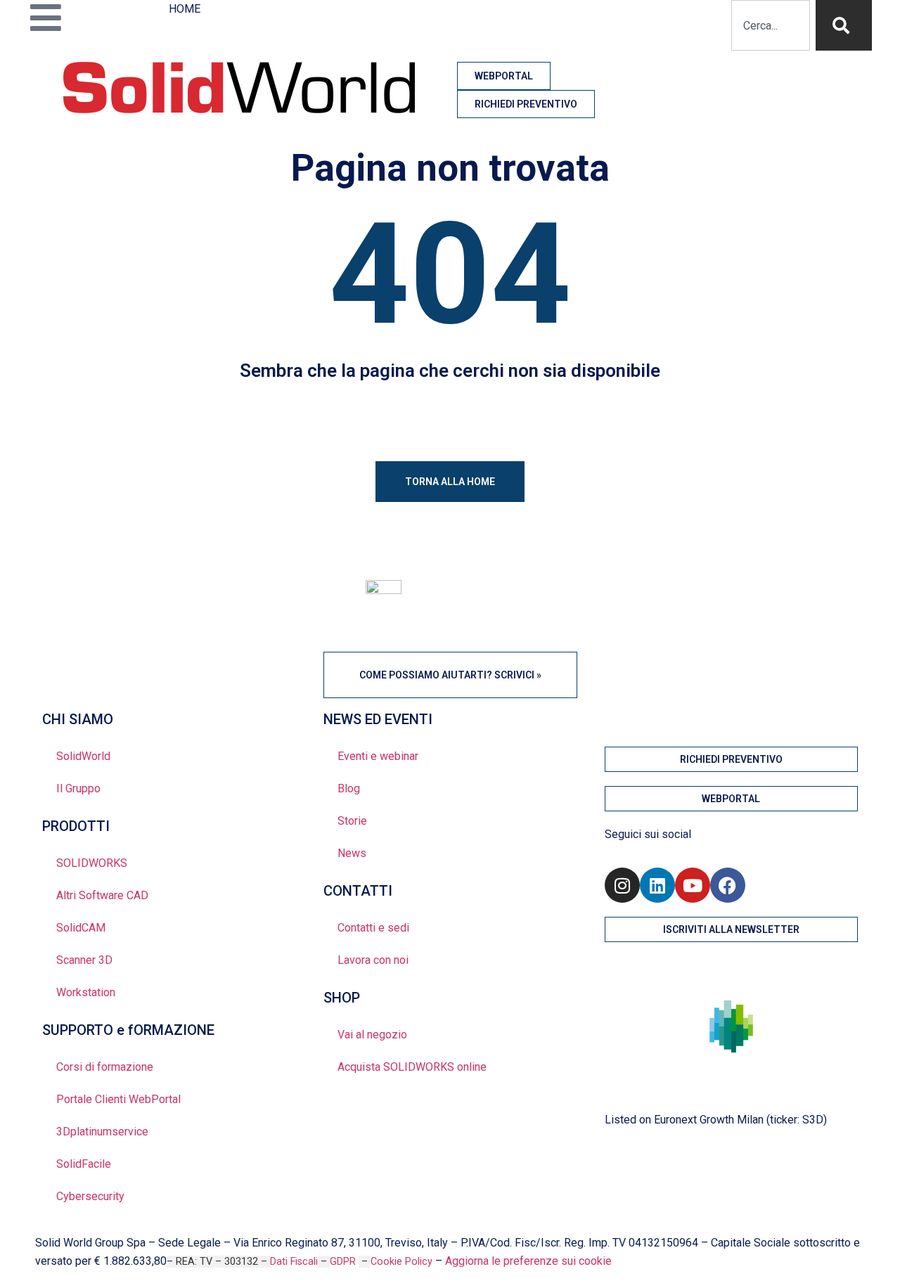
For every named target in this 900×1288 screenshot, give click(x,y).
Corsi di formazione (104, 1067)
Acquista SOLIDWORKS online (412, 1067)
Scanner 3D (84, 960)
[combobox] (770, 25)
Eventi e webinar (378, 756)
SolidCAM (80, 927)
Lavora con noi (373, 960)
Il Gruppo (78, 788)
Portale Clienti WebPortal (118, 1099)
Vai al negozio (372, 1034)
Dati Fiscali (294, 1262)
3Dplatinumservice (102, 1131)
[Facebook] (727, 885)
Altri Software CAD (102, 895)
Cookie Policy (401, 1262)
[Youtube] (692, 885)
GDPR (344, 1262)
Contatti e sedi (373, 927)
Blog (349, 788)
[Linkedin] (657, 885)
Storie (352, 820)
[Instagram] (622, 885)
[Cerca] (844, 25)
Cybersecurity (90, 1196)
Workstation (85, 992)
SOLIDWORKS (91, 863)
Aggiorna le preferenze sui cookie (528, 1261)
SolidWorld (83, 756)
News (352, 853)
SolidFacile (83, 1164)
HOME (184, 8)
